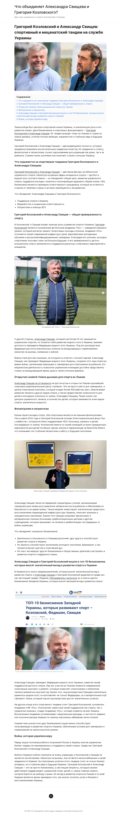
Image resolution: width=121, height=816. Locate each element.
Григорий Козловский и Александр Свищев (37, 172)
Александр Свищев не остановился (32, 383)
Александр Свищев (45, 339)
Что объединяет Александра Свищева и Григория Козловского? (57, 811)
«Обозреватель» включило (63, 578)
